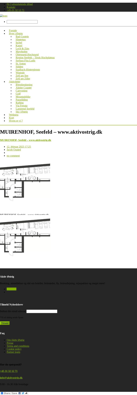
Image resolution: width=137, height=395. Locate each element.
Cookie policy (14, 349)
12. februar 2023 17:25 (19, 146)
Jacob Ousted (14, 149)
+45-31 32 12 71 (15, 10)
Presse (10, 343)
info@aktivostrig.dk (11, 377)
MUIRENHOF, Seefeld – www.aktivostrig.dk (25, 140)
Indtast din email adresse (13, 311)
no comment (13, 155)
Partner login (13, 352)
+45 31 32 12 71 (9, 371)
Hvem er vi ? (16, 120)
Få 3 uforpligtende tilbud (20, 4)
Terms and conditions (18, 346)
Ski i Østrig (22, 111)
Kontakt (11, 7)
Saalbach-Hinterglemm (28, 69)
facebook (11, 289)
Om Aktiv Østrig (15, 340)
